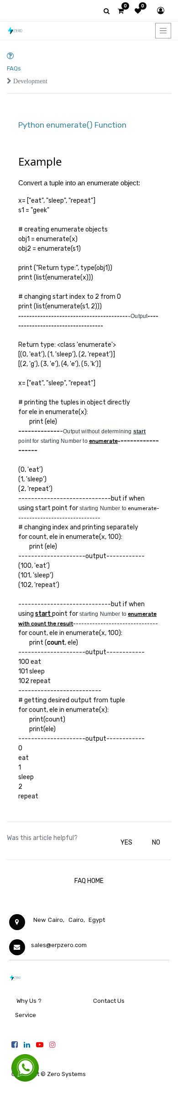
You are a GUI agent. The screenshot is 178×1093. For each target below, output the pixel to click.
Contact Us (109, 1000)
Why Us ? (29, 1000)
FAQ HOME (89, 881)
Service (25, 1015)
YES (126, 842)
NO (156, 842)
